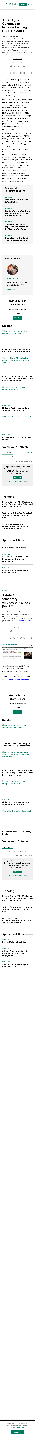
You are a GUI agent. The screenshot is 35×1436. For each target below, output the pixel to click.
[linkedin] (14, 73)
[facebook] (11, 73)
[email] (24, 73)
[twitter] (17, 73)
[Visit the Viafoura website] (28, 461)
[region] (17, 457)
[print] (32, 73)
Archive (5, 15)
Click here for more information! (18, 679)
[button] (3, 4)
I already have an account (17, 481)
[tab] (7, 452)
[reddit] (21, 73)
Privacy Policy (20, 1427)
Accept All (17, 1432)
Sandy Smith (17, 59)
